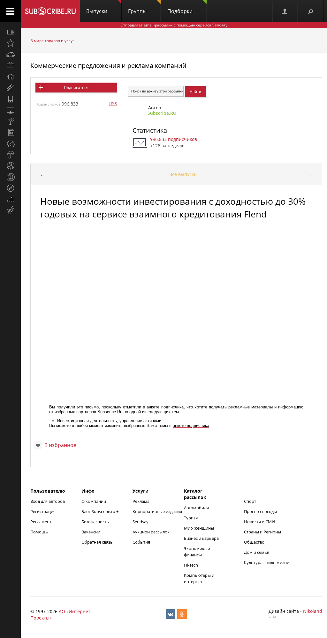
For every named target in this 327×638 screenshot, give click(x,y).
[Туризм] (10, 188)
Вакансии (90, 532)
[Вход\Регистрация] (285, 11)
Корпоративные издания (157, 511)
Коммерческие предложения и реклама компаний (108, 65)
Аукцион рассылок (151, 532)
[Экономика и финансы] (10, 199)
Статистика (150, 130)
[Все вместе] (10, 32)
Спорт (250, 501)
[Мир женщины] (10, 87)
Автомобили (196, 507)
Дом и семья (256, 552)
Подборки (180, 11)
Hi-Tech (191, 565)
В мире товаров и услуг (52, 40)
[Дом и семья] (10, 76)
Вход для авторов (47, 501)
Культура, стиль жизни (266, 562)
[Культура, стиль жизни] (10, 121)
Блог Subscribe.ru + (100, 511)
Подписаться (76, 87)
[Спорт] (10, 166)
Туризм (191, 518)
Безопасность (95, 521)
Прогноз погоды (260, 511)
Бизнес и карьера (201, 538)
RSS (113, 103)
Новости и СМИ (259, 521)
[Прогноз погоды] (10, 154)
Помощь (39, 532)
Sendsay (140, 521)
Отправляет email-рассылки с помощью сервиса (173, 25)
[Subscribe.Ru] (50, 11)
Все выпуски (183, 174)
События (141, 542)
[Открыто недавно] (10, 43)
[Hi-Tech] (10, 99)
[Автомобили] (10, 54)
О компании (93, 501)
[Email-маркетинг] (10, 210)
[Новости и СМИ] (10, 132)
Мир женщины (199, 528)
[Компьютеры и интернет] (10, 110)
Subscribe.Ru (162, 113)
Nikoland (312, 611)
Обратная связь (97, 542)
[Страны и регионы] (10, 177)
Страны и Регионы (262, 532)
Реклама (141, 501)
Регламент (40, 521)
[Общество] (10, 143)
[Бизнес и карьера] (10, 65)
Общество (254, 542)
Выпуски (96, 11)
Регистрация (43, 511)
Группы (137, 11)
